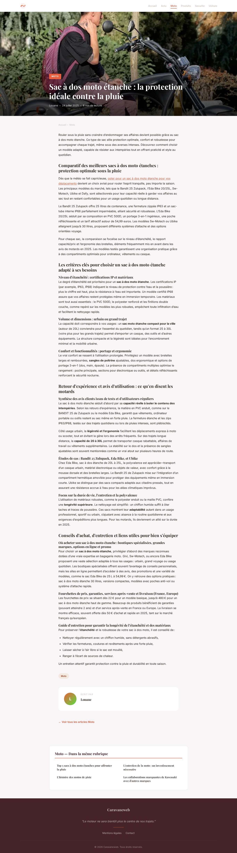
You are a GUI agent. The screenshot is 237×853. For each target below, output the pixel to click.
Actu (163, 5)
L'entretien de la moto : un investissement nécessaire (148, 767)
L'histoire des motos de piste (74, 777)
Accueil (152, 5)
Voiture (213, 5)
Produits (186, 5)
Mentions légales (111, 832)
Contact (130, 832)
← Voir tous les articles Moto (76, 722)
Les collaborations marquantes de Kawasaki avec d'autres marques (150, 779)
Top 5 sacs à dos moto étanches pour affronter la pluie (84, 767)
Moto (174, 5)
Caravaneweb (118, 809)
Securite (200, 5)
